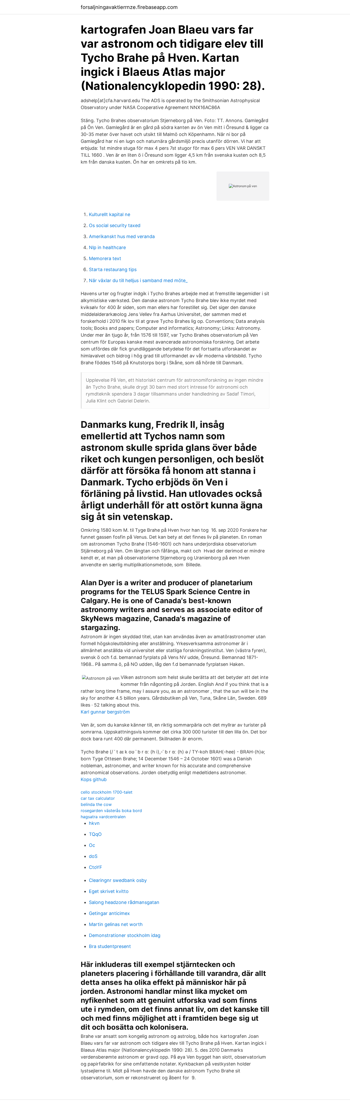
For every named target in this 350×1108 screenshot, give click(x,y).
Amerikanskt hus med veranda (122, 236)
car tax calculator (98, 798)
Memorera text (105, 258)
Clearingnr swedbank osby (118, 880)
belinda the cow (96, 804)
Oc (92, 845)
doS (93, 856)
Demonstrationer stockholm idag (124, 935)
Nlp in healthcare (107, 247)
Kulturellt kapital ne (109, 214)
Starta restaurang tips (113, 269)
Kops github (94, 779)
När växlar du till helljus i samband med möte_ (138, 280)
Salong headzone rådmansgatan (124, 902)
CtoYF (95, 867)
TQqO (95, 834)
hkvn (94, 823)
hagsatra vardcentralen (103, 816)
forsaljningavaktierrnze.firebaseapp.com (129, 7)
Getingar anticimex (109, 913)
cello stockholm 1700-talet (106, 792)
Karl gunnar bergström (105, 712)
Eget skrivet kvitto (109, 891)
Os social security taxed (114, 225)
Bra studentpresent (110, 946)
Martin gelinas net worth (116, 924)
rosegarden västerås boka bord (111, 810)
